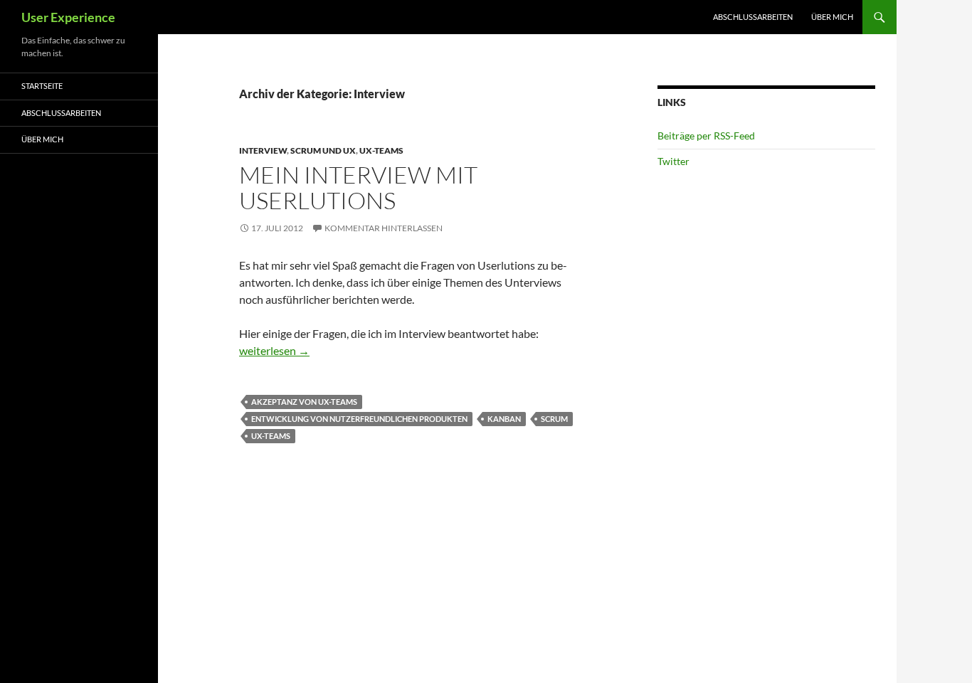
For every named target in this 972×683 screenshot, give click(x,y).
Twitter (673, 161)
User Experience (68, 17)
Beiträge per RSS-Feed (706, 135)
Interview (263, 150)
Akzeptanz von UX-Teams (304, 401)
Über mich (832, 16)
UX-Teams (381, 150)
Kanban (504, 418)
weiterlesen (274, 350)
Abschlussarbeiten (753, 16)
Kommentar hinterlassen (383, 228)
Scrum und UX (323, 150)
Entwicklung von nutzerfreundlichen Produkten (359, 418)
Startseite (42, 85)
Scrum (554, 418)
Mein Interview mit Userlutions (358, 187)
